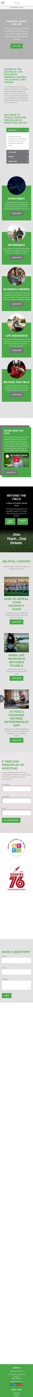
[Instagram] (21, 1384)
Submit (6, 995)
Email (4, 808)
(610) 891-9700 (18, 1371)
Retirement (16, 1393)
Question (5, 979)
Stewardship (12, 130)
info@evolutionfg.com (16, 1381)
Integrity (11, 157)
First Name (5, 784)
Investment (16, 1395)
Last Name (5, 796)
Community (12, 152)
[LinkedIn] (14, 1384)
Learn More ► (10, 521)
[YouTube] (18, 1384)
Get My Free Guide (11, 820)
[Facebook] (11, 1384)
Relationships (12, 161)
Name (4, 956)
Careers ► (22, 521)
